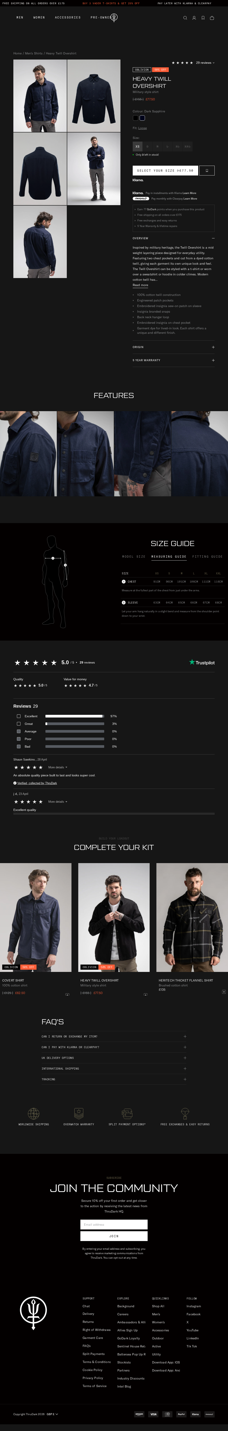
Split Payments (94, 1354)
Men (20, 17)
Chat (86, 1306)
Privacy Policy (93, 1378)
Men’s (156, 1314)
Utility (156, 1354)
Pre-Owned (101, 17)
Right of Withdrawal (97, 1330)
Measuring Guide (169, 556)
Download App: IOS (166, 1362)
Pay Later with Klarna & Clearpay (185, 3)
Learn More (189, 193)
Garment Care (93, 1338)
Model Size (134, 556)
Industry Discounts (131, 1378)
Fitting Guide (207, 556)
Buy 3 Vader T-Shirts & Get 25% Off (111, 3)
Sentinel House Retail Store (137, 1346)
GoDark (151, 209)
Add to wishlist (207, 170)
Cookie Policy (92, 1370)
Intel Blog (124, 1386)
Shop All (158, 1306)
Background (125, 1306)
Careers (122, 1314)
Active (156, 1346)
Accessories (68, 17)
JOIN (114, 1236)
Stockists (124, 1362)
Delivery (88, 1314)
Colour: (149, 111)
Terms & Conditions (97, 1362)
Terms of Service (94, 1386)
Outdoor (158, 1338)
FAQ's (87, 1346)
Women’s (158, 1322)
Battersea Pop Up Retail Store (139, 1354)
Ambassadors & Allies (133, 1322)
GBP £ (50, 1414)
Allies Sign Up (127, 1330)
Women (39, 17)
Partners (123, 1370)
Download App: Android (169, 1370)
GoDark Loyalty (128, 1338)
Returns (88, 1322)
